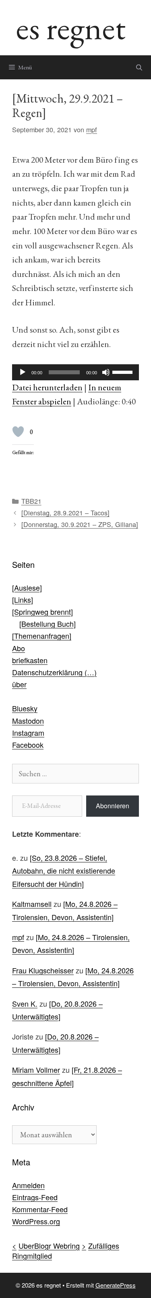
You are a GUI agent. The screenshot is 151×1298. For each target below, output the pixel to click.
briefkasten (30, 660)
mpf (18, 937)
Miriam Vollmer (36, 1069)
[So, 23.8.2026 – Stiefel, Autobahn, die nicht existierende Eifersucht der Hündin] (63, 870)
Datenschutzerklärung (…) (54, 672)
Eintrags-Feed (35, 1197)
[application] (75, 372)
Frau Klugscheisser (43, 970)
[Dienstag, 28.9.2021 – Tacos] (65, 512)
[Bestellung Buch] (47, 623)
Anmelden (28, 1185)
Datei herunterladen (47, 387)
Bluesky (24, 708)
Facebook (27, 744)
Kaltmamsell (32, 903)
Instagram (28, 732)
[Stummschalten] (106, 372)
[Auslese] (27, 587)
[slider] (123, 371)
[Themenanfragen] (41, 635)
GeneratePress (115, 1285)
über (19, 684)
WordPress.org (36, 1221)
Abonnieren (112, 805)
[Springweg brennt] (42, 611)
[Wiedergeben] (23, 372)
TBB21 (31, 501)
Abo (18, 648)
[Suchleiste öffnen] (139, 67)
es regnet (71, 27)
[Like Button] (18, 432)
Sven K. (24, 1003)
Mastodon (28, 720)
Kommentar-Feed (40, 1209)
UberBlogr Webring (49, 1245)
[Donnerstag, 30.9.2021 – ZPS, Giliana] (79, 524)
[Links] (22, 599)
